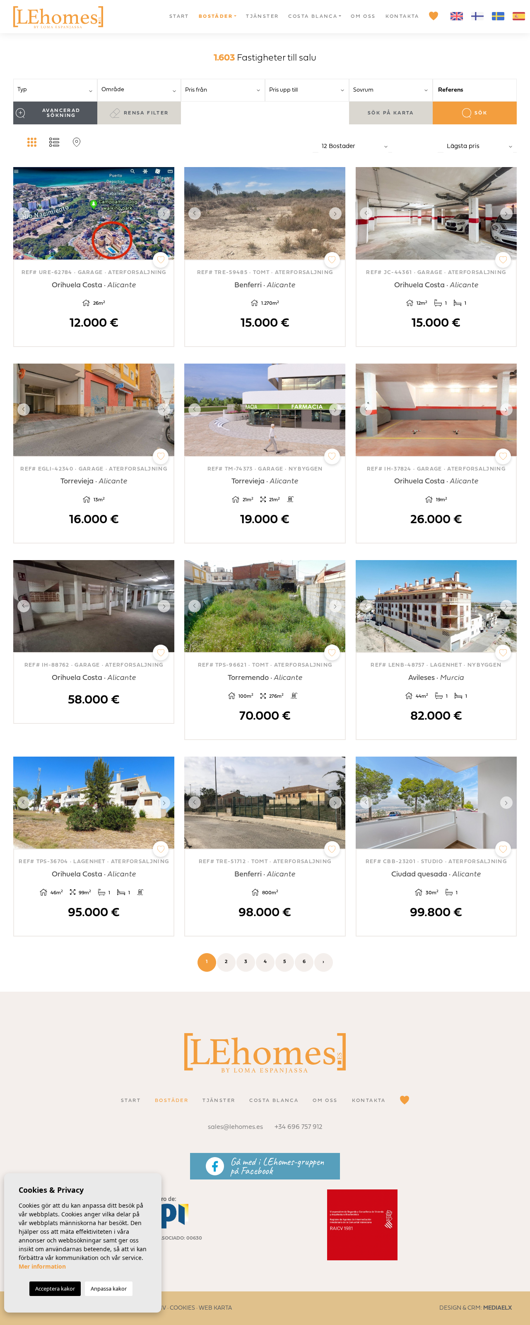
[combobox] (55, 90)
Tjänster (262, 16)
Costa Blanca (312, 16)
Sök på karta (391, 113)
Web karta (215, 1308)
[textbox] (58, 90)
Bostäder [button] (216, 16)
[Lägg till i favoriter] (161, 260)
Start (179, 16)
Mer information (42, 1266)
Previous (21, 213)
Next (166, 213)
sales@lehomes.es (235, 1127)
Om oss (363, 16)
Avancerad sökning (61, 113)
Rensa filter (146, 113)
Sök (481, 113)
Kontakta (402, 16)
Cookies (182, 1308)
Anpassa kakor (109, 1288)
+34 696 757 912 (299, 1127)
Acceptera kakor (55, 1288)
